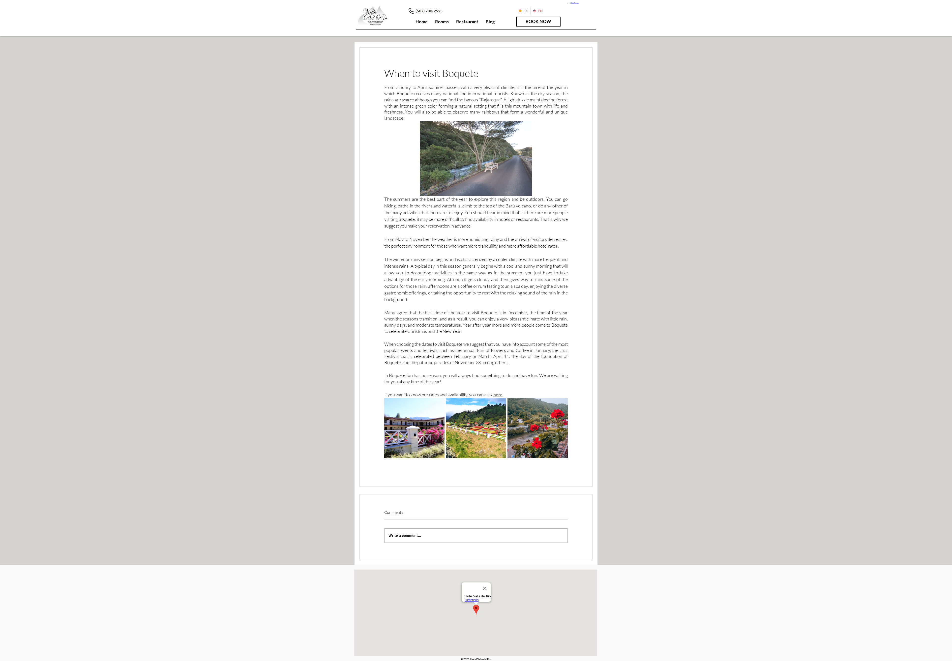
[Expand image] (414, 428)
